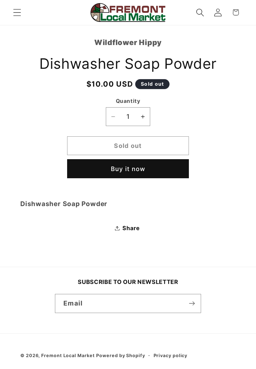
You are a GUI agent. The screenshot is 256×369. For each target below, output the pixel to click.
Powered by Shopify (120, 355)
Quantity (128, 101)
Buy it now (128, 169)
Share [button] (131, 228)
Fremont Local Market (68, 355)
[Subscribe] (192, 303)
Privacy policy (171, 355)
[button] (17, 12)
